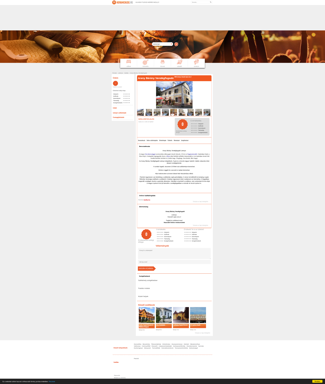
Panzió (136, 358)
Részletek (52, 381)
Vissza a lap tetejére (202, 333)
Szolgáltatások (184, 140)
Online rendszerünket (177, 222)
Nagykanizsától (192, 154)
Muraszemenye (177, 344)
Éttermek (162, 66)
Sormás (201, 346)
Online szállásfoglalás (152, 140)
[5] (129, 94)
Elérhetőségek (162, 140)
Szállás (116, 362)
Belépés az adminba (120, 377)
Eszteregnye (138, 348)
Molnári (186, 344)
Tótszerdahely (156, 344)
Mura (168, 156)
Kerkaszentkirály (179, 346)
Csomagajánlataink (118, 117)
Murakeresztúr (192, 346)
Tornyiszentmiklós (181, 348)
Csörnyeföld (146, 346)
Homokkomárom (167, 348)
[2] (125, 94)
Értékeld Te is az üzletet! (117, 87)
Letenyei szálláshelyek (119, 113)
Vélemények (177, 140)
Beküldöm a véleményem (146, 268)
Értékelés (170, 140)
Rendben (317, 381)
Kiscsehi (155, 346)
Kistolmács (166, 344)
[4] (128, 94)
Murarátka (137, 344)
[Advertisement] (162, 18)
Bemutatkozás (141, 140)
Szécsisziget (193, 348)
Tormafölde (156, 348)
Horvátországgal (150, 154)
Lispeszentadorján (165, 346)
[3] (126, 94)
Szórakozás (196, 66)
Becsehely (146, 344)
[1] (123, 94)
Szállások (129, 66)
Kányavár (147, 348)
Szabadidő (179, 66)
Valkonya (137, 346)
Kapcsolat (117, 375)
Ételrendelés (146, 66)
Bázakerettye (195, 344)
